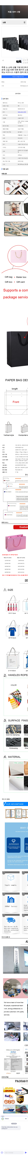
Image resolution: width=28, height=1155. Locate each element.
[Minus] (26, 1119)
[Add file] (2, 1152)
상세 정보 (18, 93)
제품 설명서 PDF (22, 112)
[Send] (26, 1152)
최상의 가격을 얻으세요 (18, 76)
